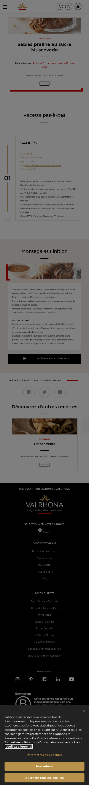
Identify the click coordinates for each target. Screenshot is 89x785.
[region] (44, 745)
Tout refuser (45, 766)
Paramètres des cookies (44, 755)
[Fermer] (84, 710)
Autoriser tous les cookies (44, 777)
